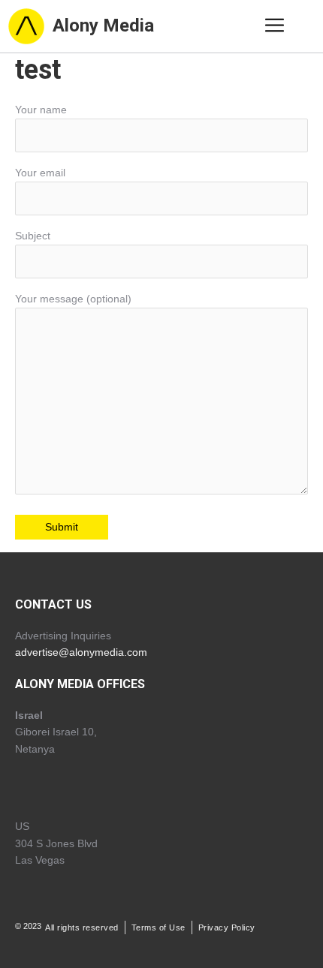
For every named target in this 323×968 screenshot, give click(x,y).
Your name (41, 110)
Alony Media (103, 25)
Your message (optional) (73, 299)
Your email (40, 173)
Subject (32, 236)
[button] (274, 26)
